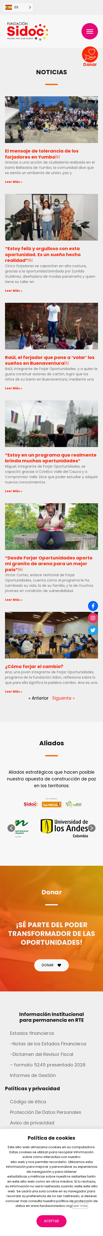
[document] (51, 618)
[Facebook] (93, 606)
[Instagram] (93, 618)
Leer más (80, 1205)
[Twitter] (93, 630)
